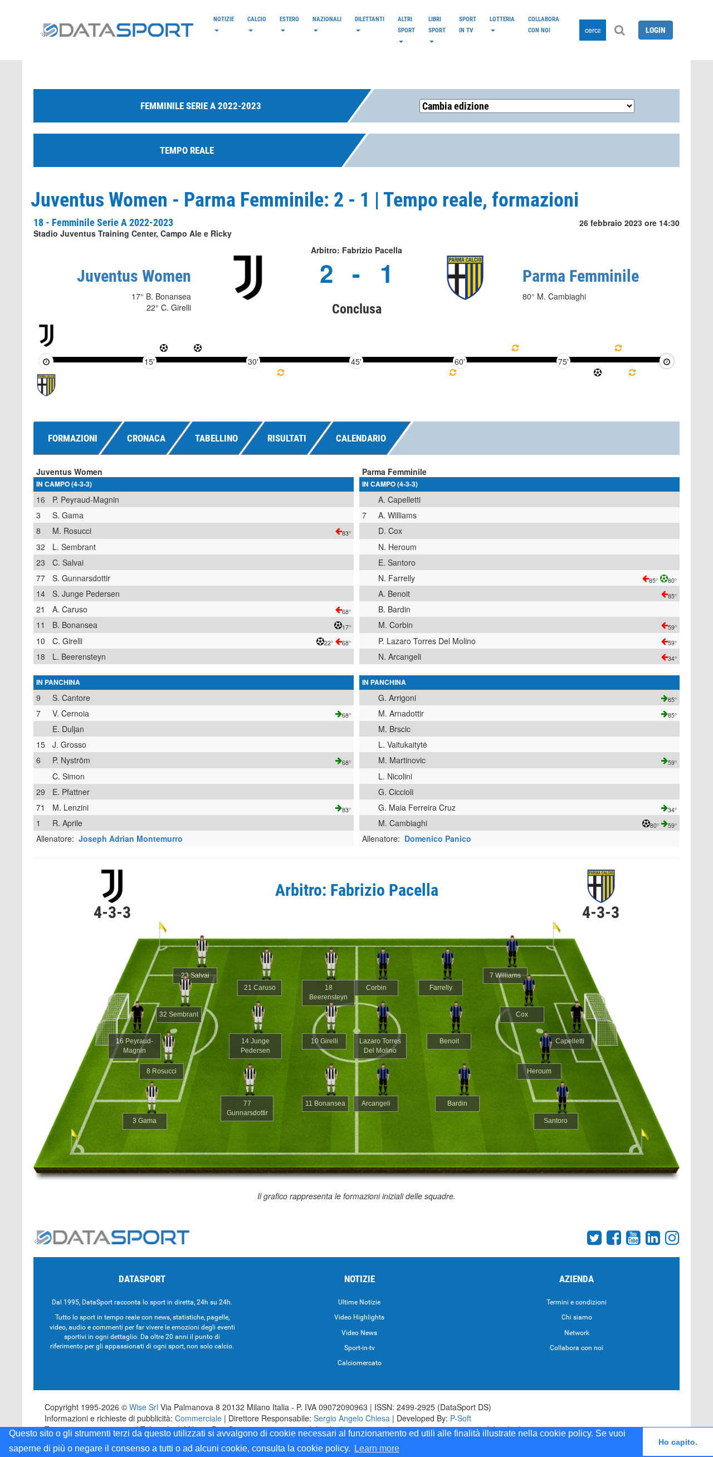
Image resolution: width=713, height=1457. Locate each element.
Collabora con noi (543, 24)
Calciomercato (360, 1363)
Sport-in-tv (359, 1348)
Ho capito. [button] (677, 1442)
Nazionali (326, 19)
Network (576, 1333)
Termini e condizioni (576, 1302)
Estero (289, 19)
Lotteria (502, 19)
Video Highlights (359, 1317)
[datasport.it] (116, 30)
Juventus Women (134, 276)
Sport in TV (467, 24)
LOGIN (656, 30)
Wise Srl (143, 1406)
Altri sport (406, 24)
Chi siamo (576, 1317)
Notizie (223, 19)
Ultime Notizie (359, 1302)
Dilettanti (369, 19)
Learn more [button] (376, 1448)
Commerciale (198, 1418)
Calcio (256, 19)
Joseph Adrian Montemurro (131, 838)
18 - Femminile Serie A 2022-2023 (103, 222)
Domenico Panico (437, 838)
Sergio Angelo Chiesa (352, 1418)
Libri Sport (437, 24)
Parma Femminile (580, 276)
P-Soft (460, 1418)
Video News (359, 1333)
